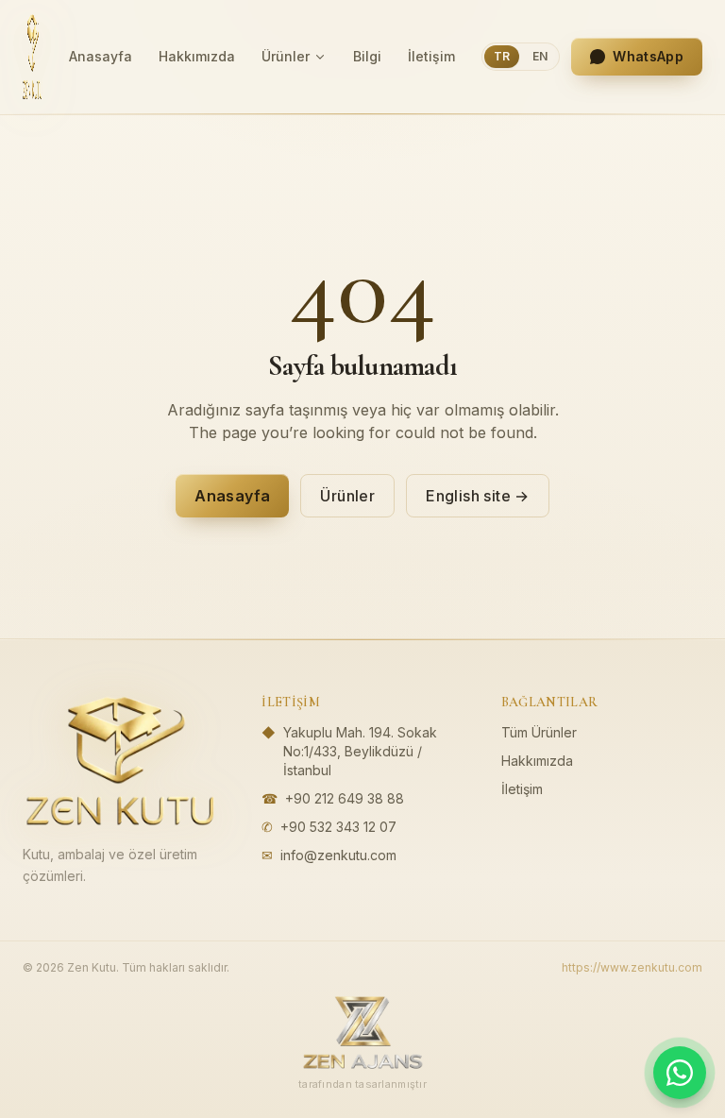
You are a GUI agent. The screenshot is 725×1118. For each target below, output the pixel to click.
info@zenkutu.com (338, 855)
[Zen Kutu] (32, 56)
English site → (478, 495)
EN (540, 56)
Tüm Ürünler (539, 732)
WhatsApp (648, 56)
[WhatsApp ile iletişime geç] (679, 1072)
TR (502, 56)
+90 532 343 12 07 (338, 827)
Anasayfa (100, 56)
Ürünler (285, 56)
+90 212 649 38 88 (344, 798)
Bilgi (367, 56)
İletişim (431, 56)
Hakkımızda (197, 56)
